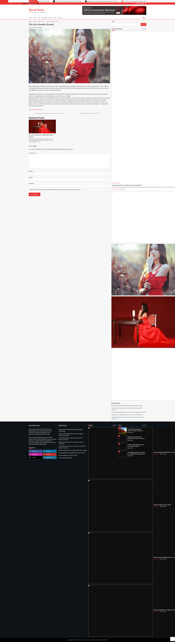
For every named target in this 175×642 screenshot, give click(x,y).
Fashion (60, 17)
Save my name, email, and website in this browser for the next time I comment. (55, 190)
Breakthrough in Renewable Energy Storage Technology (126, 405)
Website (31, 183)
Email (31, 177)
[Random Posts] (143, 18)
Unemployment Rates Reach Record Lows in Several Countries (91, 1)
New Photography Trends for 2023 (68, 455)
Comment (32, 153)
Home (31, 17)
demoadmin (39, 27)
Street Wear (40, 109)
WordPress (105, 640)
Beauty (55, 17)
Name (31, 171)
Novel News (36, 10)
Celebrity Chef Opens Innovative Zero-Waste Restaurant (125, 1)
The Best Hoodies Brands (65, 458)
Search (113, 21)
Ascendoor (92, 640)
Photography (44, 17)
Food (39, 17)
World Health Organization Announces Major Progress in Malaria (56, 1)
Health (50, 17)
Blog (35, 17)
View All (144, 29)
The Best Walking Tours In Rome (162, 504)
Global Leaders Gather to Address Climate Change (73, 450)
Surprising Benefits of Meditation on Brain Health (127, 185)
